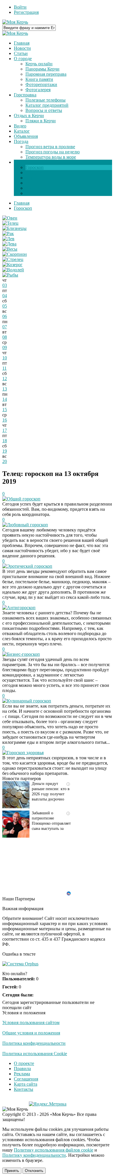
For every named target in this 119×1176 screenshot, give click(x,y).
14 (4, 399)
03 (4, 285)
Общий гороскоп (23, 498)
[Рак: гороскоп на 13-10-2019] (8, 233)
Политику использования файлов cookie (53, 1150)
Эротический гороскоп (29, 566)
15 (4, 409)
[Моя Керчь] (15, 22)
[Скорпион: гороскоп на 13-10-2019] (14, 254)
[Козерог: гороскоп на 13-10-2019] (12, 264)
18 (4, 440)
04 (4, 295)
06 (4, 316)
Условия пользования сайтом (31, 1022)
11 (4, 368)
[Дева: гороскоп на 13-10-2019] (9, 243)
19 (4, 451)
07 (4, 326)
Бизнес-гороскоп (23, 654)
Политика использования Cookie (34, 1053)
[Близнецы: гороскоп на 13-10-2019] (14, 228)
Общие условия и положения (31, 1032)
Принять (12, 1171)
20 (4, 461)
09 (4, 347)
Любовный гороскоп (27, 524)
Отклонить (34, 1171)
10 (4, 357)
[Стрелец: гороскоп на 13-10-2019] (12, 259)
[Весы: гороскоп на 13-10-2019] (9, 249)
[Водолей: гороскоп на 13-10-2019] (13, 269)
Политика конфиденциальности (34, 1043)
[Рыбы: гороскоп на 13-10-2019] (10, 274)
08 (4, 337)
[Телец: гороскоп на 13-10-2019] (10, 223)
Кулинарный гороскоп (29, 700)
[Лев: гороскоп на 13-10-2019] (8, 238)
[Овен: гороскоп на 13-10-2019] (9, 218)
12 (4, 378)
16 (4, 420)
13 (4, 388)
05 (4, 306)
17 (4, 430)
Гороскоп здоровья (25, 752)
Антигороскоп (21, 607)
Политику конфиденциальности (34, 1155)
